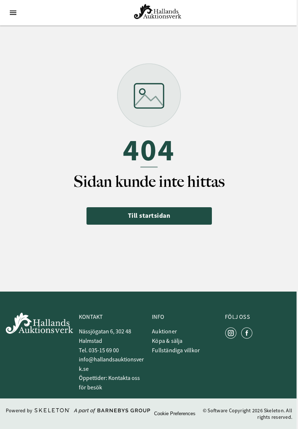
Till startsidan (149, 215)
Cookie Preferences (175, 413)
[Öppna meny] (13, 12)
